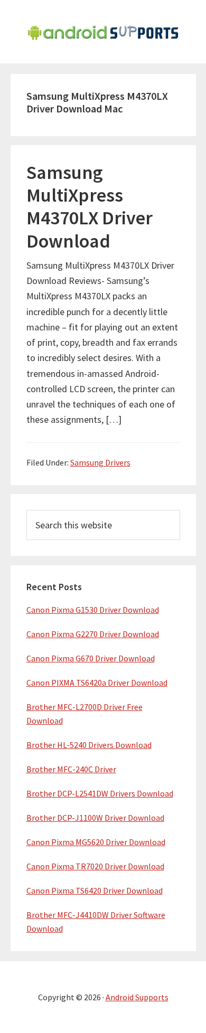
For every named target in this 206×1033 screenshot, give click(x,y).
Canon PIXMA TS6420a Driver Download (96, 682)
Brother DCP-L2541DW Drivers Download (99, 793)
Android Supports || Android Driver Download (103, 32)
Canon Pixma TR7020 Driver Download (95, 866)
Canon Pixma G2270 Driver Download (92, 634)
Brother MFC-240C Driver (71, 769)
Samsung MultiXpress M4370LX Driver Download (89, 206)
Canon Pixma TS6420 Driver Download (94, 890)
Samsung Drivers (100, 462)
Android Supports (137, 997)
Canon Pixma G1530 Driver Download (92, 609)
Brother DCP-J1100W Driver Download (95, 817)
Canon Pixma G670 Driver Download (90, 658)
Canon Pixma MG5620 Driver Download (95, 842)
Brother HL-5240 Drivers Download (89, 745)
